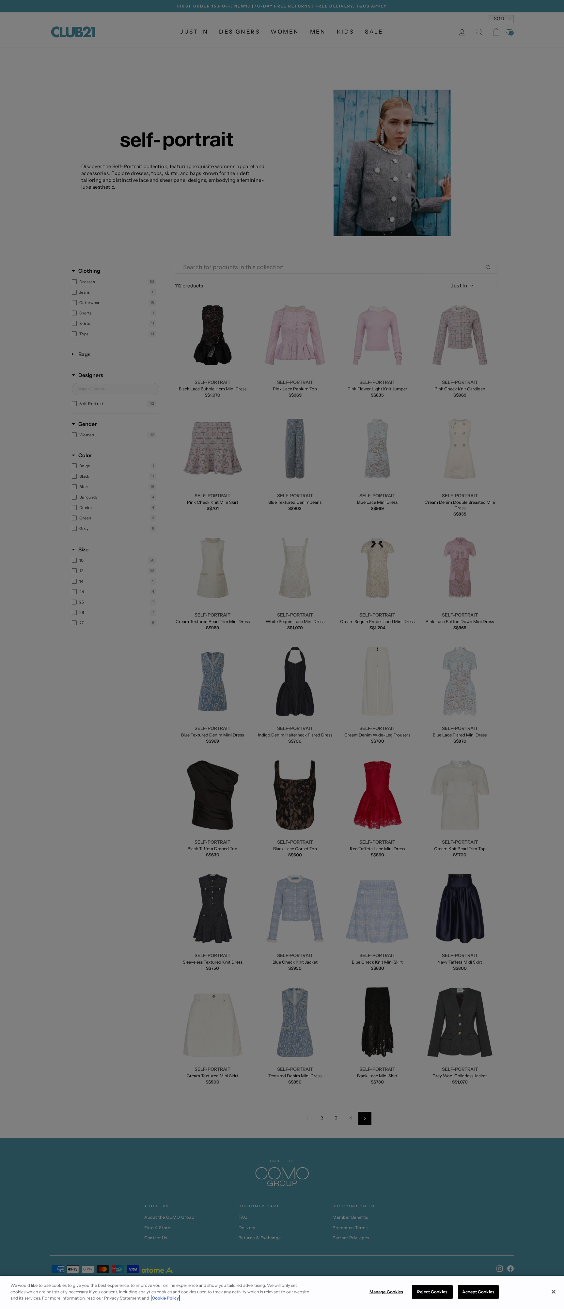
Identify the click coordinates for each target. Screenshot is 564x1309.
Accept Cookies (478, 1291)
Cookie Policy (165, 1298)
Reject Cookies (432, 1291)
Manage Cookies (386, 1291)
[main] (282, 1292)
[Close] (553, 1292)
